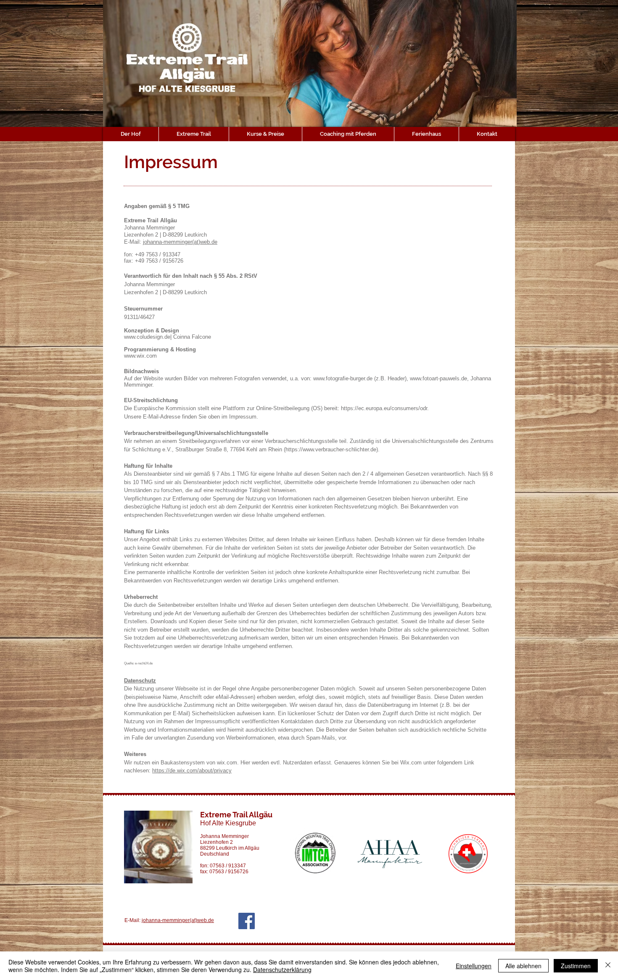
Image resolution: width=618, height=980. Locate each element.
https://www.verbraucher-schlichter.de (330, 449)
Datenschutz (140, 680)
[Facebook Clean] (489, 948)
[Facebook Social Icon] (246, 921)
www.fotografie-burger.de (342, 378)
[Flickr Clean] (503, 948)
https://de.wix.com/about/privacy (192, 770)
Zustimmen (576, 966)
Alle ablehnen (523, 966)
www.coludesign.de (147, 337)
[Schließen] (608, 965)
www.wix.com (140, 356)
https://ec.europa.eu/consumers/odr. (385, 408)
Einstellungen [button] (473, 966)
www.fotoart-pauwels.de (438, 378)
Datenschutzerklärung (282, 969)
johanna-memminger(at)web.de (180, 242)
